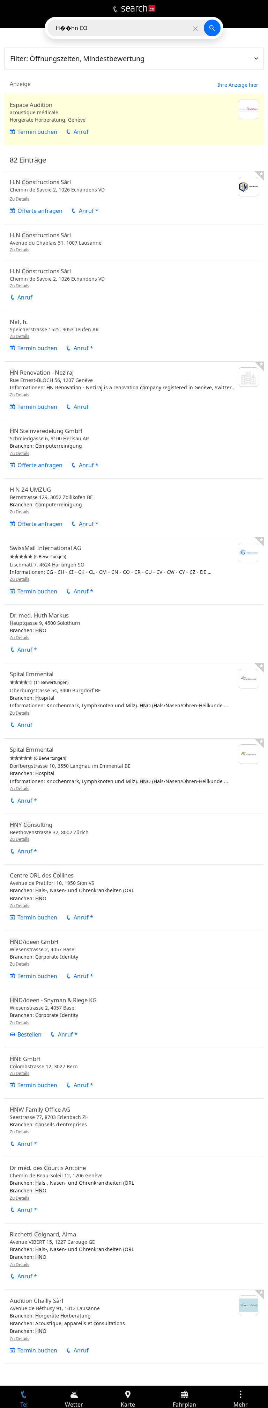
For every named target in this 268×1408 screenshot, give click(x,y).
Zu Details (19, 199)
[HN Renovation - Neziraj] (134, 391)
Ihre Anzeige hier (237, 84)
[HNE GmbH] (134, 1073)
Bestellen (29, 1034)
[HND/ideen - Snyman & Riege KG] (134, 1018)
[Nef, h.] (134, 336)
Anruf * (88, 211)
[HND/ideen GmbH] (134, 960)
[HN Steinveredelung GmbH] (134, 449)
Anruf (81, 132)
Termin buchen (37, 132)
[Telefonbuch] (115, 9)
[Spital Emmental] (134, 700)
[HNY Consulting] (134, 839)
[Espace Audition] (134, 119)
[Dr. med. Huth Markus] (134, 634)
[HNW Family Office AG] (134, 1128)
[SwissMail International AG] (134, 570)
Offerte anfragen (39, 211)
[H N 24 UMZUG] (134, 508)
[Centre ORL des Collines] (134, 898)
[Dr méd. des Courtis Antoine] (134, 1190)
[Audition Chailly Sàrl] (134, 1327)
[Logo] (138, 8)
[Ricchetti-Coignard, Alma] (134, 1256)
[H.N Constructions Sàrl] (134, 197)
